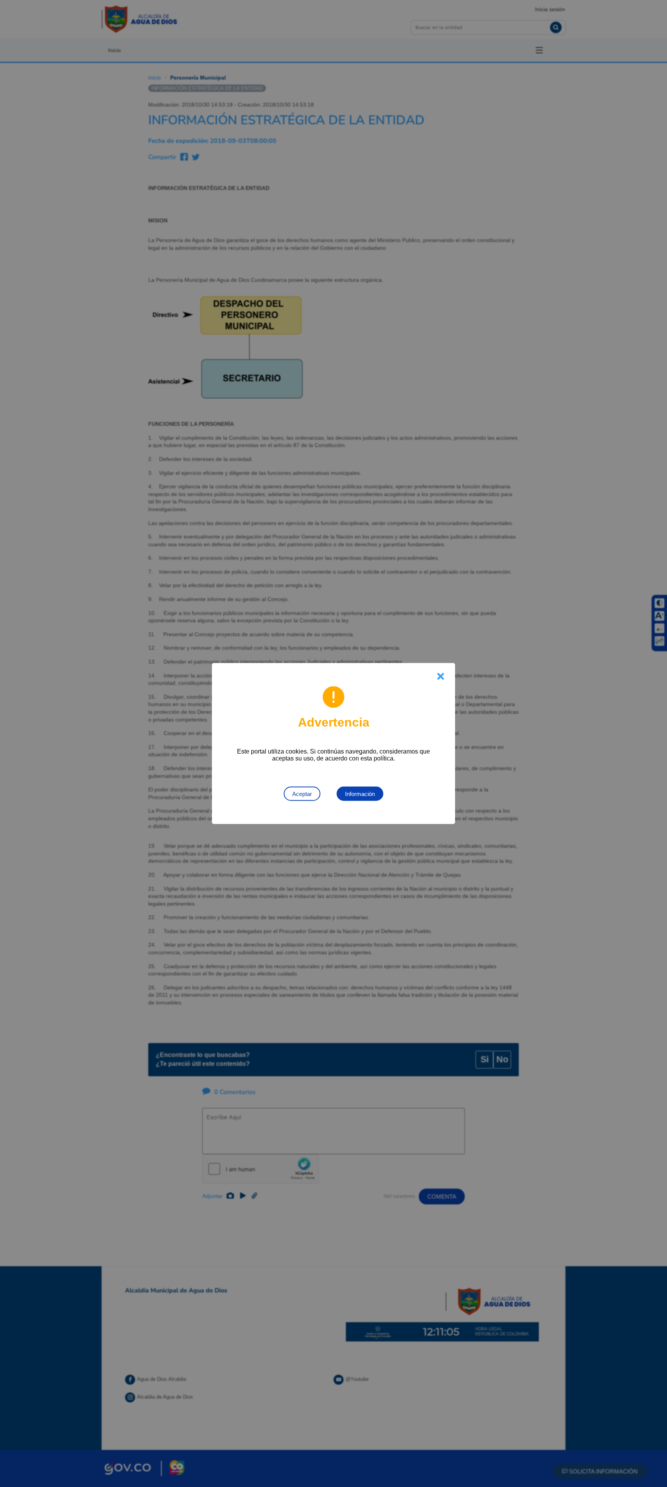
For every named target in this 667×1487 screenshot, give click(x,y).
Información (360, 794)
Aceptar (302, 794)
